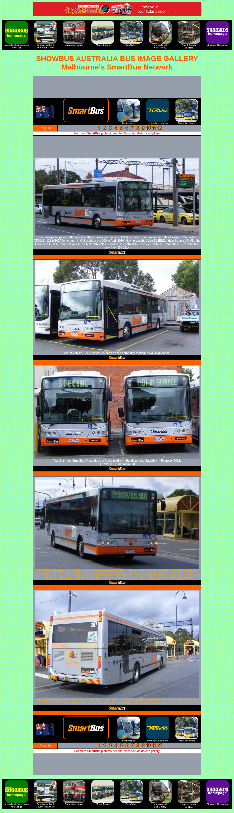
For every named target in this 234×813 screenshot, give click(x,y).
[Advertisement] (117, 87)
